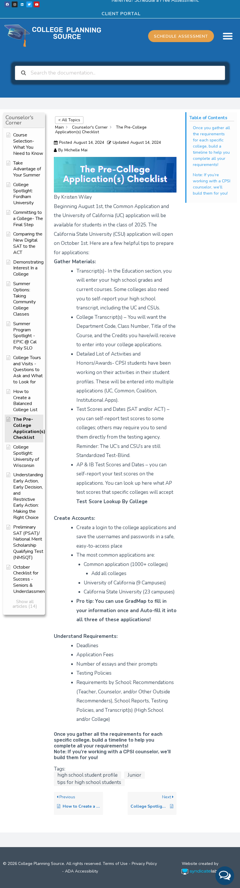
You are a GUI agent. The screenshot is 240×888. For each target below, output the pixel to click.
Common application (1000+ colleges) (126, 564)
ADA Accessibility (81, 871)
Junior (134, 775)
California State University (113, 591)
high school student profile (87, 775)
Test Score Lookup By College (112, 501)
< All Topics (69, 120)
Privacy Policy (144, 863)
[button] (228, 36)
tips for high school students (89, 782)
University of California (109, 582)
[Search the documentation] (23, 73)
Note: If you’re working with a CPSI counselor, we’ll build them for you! (211, 184)
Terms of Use (115, 863)
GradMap (135, 601)
